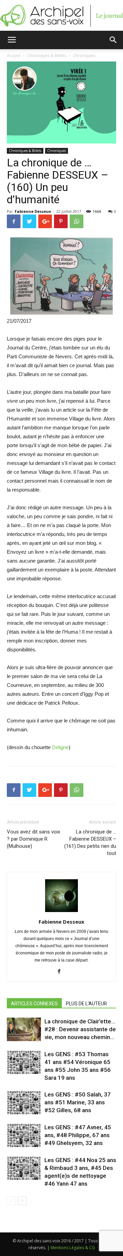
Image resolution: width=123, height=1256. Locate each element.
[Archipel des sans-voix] (61, 15)
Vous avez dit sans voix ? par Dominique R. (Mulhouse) (33, 839)
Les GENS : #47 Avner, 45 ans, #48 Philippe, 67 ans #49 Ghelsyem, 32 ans (77, 1135)
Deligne (60, 747)
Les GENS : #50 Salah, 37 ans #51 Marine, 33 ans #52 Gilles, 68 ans (77, 1102)
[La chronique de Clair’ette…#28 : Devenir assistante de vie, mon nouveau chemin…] (24, 1029)
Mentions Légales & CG (73, 1248)
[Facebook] (61, 972)
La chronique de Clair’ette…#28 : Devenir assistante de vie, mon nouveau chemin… (80, 1029)
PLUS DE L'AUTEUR (86, 1003)
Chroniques (56, 150)
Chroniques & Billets (25, 150)
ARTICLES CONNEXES (34, 1003)
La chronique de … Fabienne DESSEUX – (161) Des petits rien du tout (90, 842)
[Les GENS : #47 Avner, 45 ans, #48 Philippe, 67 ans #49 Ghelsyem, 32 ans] (24, 1135)
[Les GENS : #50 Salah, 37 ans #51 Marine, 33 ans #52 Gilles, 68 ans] (24, 1102)
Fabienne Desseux (33, 211)
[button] (113, 40)
